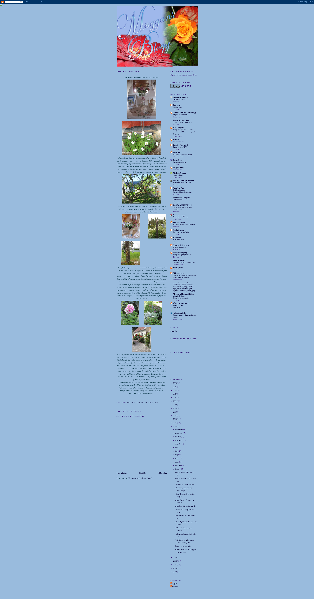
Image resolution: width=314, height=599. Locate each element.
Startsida (142, 473)
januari (178, 469)
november (179, 433)
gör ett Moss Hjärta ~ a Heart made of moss (182, 208)
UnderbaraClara (179, 260)
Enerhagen (177, 105)
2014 (175, 426)
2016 (175, 419)
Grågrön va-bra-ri (179, 99)
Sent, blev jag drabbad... (181, 232)
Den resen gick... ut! (179, 162)
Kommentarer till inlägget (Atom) (140, 478)
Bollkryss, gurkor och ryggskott (183, 154)
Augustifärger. (178, 175)
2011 (175, 564)
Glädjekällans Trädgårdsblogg (184, 112)
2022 (175, 397)
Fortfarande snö (178, 199)
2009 (175, 572)
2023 (175, 394)
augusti (178, 444)
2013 (175, 557)
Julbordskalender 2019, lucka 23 (184, 224)
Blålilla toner (177, 107)
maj (176, 454)
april (177, 458)
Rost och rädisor (179, 222)
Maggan (174, 583)
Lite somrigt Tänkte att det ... (185, 484)
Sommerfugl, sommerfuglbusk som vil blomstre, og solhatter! (184, 276)
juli (176, 447)
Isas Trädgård (178, 127)
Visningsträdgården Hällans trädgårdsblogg (183, 295)
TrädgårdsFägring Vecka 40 (182, 254)
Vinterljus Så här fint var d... (185, 506)
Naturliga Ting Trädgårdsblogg (179, 189)
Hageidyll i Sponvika (181, 120)
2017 (175, 415)
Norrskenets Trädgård (181, 197)
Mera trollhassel (178, 239)
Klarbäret (176, 139)
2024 (175, 390)
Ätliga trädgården (179, 313)
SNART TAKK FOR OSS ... (182, 122)
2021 (175, 401)
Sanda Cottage (178, 230)
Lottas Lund (177, 160)
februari (178, 465)
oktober (178, 436)
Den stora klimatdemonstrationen (184, 262)
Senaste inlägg (122, 473)
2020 (175, 404)
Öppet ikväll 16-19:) (180, 147)
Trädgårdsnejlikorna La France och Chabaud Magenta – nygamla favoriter (184, 132)
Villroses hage (178, 273)
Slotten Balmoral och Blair (182, 182)
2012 (175, 561)
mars (177, 462)
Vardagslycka (178, 267)
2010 (175, 568)
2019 (175, 408)
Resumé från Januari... (183, 546)
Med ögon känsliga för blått (183, 180)
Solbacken (177, 237)
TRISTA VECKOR (179, 247)
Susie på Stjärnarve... (181, 245)
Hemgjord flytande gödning (182, 192)
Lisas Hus (177, 152)
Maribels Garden (179, 173)
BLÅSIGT (176, 307)
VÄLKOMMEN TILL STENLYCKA (181, 304)
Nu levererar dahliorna (180, 217)
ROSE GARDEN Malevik (182, 205)
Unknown (174, 586)
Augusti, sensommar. (180, 114)
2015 (175, 423)
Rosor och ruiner (179, 214)
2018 (175, 412)
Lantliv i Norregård (180, 145)
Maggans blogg (178, 167)
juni (176, 451)
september (179, 440)
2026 (175, 383)
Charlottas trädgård (180, 97)
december (178, 429)
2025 (175, 387)
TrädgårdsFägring (180, 252)
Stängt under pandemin (181, 298)
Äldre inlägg (162, 473)
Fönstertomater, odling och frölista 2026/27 (184, 316)
